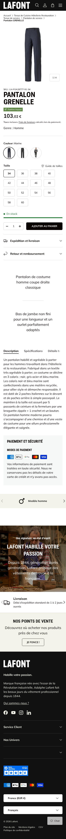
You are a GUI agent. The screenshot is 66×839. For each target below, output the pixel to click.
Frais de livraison (27, 122)
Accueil (7, 15)
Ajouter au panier (44, 226)
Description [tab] (11, 351)
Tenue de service (12, 18)
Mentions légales (26, 827)
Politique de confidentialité (17, 830)
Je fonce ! (33, 642)
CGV (41, 827)
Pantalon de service (32, 18)
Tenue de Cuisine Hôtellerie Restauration (34, 15)
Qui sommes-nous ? (16, 703)
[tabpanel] (33, 394)
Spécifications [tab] (33, 351)
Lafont (14, 821)
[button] (51, 166)
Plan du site (9, 827)
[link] (45, 5)
